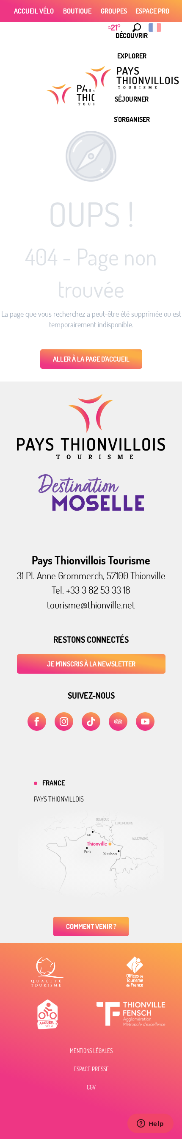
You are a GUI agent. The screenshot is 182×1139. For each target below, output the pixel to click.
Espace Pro (152, 11)
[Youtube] (145, 721)
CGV (91, 1087)
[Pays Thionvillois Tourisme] (91, 456)
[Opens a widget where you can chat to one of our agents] (150, 1124)
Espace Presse (91, 1069)
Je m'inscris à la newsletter (91, 664)
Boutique (77, 11)
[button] (136, 27)
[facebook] (37, 721)
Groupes (114, 11)
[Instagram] (64, 721)
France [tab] (53, 783)
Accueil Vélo (34, 11)
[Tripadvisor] (118, 721)
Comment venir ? (91, 926)
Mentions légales (91, 1051)
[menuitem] (132, 56)
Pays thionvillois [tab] (59, 799)
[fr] (155, 27)
